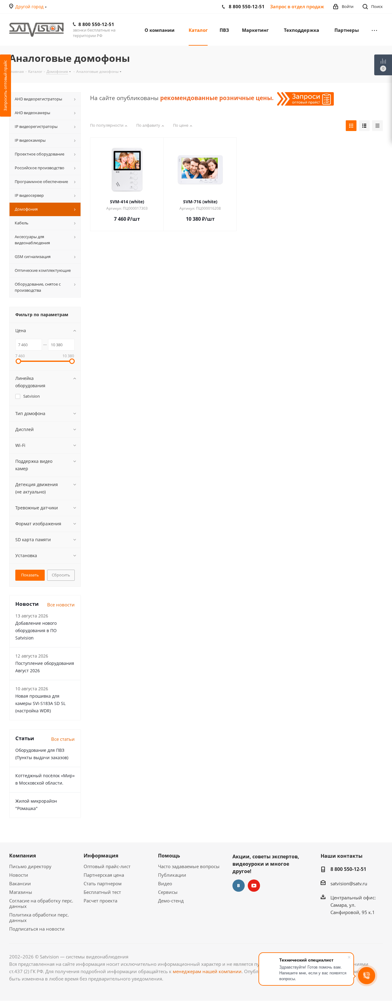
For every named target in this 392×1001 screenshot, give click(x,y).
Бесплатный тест (102, 892)
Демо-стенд (171, 901)
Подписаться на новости (37, 929)
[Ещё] (374, 30)
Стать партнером (103, 883)
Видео (165, 883)
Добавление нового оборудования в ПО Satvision (36, 630)
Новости (18, 875)
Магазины (20, 892)
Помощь (169, 855)
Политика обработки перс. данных (39, 917)
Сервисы (168, 892)
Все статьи (63, 739)
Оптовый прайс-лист (107, 866)
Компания (22, 855)
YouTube (254, 885)
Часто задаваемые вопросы (189, 866)
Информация (101, 855)
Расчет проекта (100, 901)
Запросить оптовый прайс (5, 85)
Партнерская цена (104, 875)
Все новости (61, 605)
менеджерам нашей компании (207, 971)
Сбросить (61, 575)
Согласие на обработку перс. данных (41, 903)
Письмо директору (30, 866)
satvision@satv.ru (348, 883)
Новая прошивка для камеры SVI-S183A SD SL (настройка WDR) (40, 703)
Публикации (172, 875)
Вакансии (20, 883)
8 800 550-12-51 (96, 24)
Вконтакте (238, 885)
